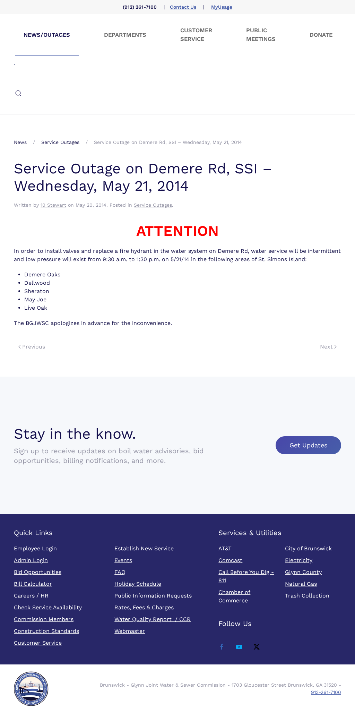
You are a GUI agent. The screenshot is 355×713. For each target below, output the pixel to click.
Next (326, 346)
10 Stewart (53, 205)
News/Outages (47, 35)
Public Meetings (261, 34)
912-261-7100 (326, 692)
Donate (321, 35)
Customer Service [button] (196, 34)
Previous (33, 346)
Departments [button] (125, 35)
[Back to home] (14, 64)
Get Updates (308, 445)
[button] (18, 93)
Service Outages (153, 205)
